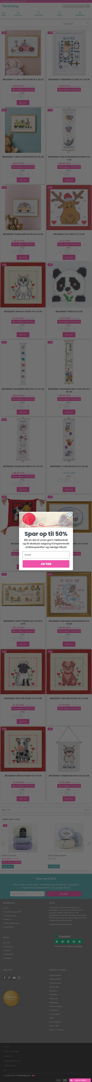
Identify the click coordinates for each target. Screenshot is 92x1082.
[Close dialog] (70, 515)
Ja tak (46, 564)
